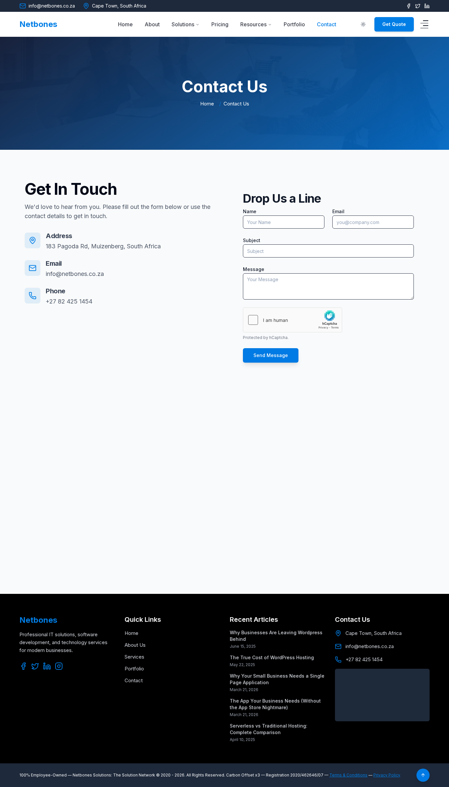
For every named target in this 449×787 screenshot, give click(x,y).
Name (249, 211)
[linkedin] (427, 6)
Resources (253, 24)
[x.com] (417, 6)
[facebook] (408, 6)
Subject (251, 240)
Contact (326, 24)
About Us (135, 645)
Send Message (270, 355)
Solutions (183, 24)
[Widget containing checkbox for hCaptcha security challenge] (292, 319)
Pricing (219, 24)
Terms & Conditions (348, 775)
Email (338, 211)
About (152, 24)
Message (253, 269)
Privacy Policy (386, 775)
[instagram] (59, 666)
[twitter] (35, 666)
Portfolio (294, 24)
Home (125, 24)
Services (134, 657)
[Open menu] (424, 24)
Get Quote (394, 24)
